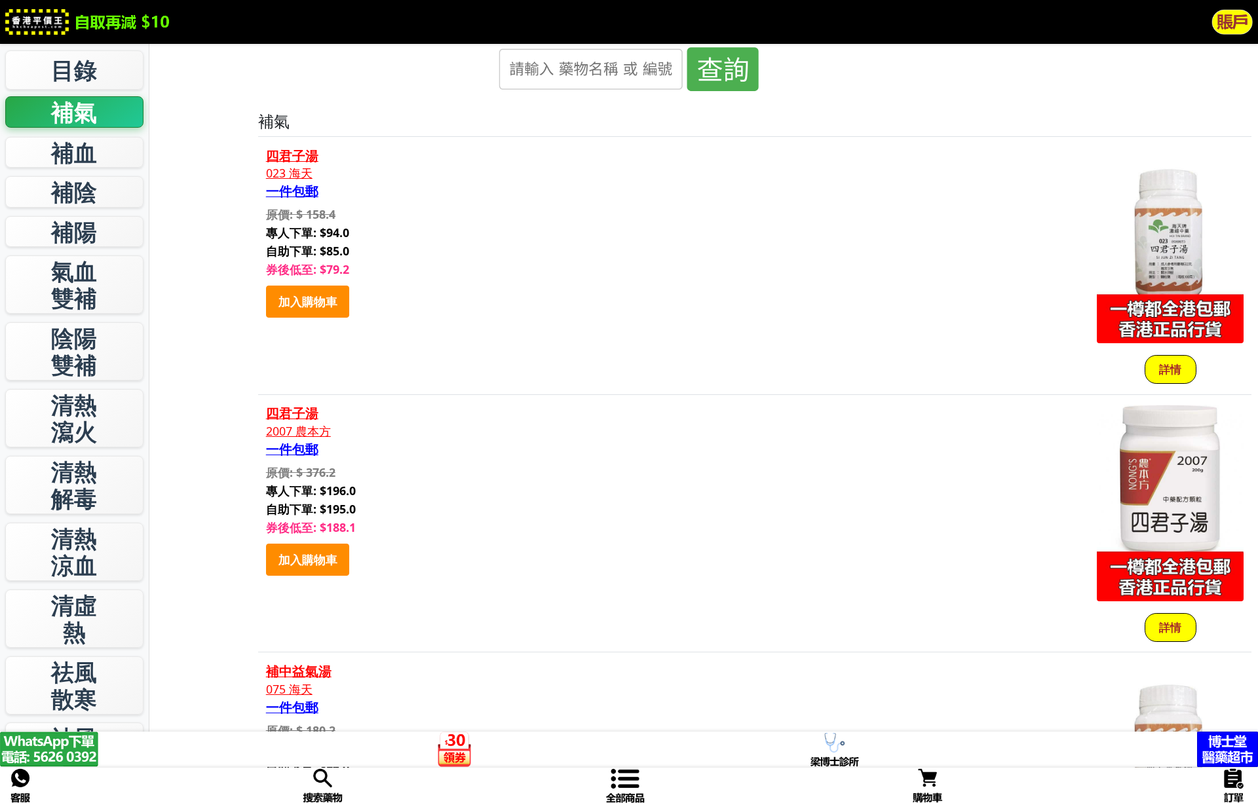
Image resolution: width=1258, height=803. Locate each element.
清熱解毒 (74, 485)
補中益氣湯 (299, 671)
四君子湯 (292, 155)
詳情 (1170, 369)
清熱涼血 (74, 552)
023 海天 (289, 173)
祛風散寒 (74, 685)
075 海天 (289, 689)
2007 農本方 (298, 431)
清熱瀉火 (74, 418)
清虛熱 (74, 618)
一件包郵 (292, 191)
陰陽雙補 (74, 351)
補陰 (74, 191)
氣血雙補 (74, 284)
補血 (74, 152)
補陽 (74, 231)
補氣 (74, 111)
